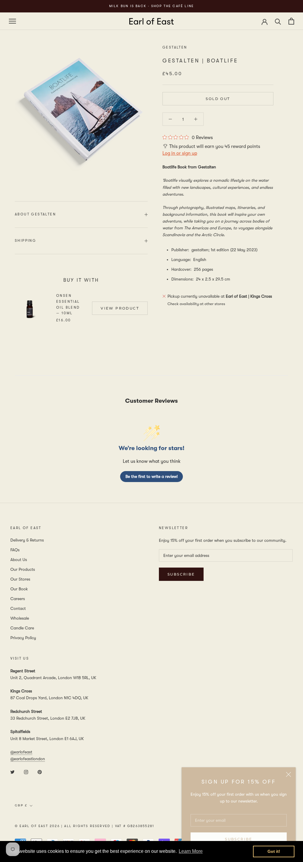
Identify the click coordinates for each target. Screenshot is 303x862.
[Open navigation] (12, 21)
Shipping (25, 241)
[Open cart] (291, 21)
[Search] (278, 21)
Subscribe (238, 839)
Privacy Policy (23, 637)
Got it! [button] (273, 851)
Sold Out (218, 98)
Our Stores (20, 579)
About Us (18, 559)
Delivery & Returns (27, 540)
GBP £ (21, 805)
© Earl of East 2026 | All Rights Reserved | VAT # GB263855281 (84, 826)
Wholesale (19, 618)
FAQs (15, 549)
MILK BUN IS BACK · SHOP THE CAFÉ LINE (151, 6)
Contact (18, 608)
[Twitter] (12, 771)
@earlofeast (21, 752)
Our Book (19, 589)
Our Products (22, 569)
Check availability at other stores (196, 304)
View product (120, 308)
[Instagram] (26, 771)
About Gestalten (35, 214)
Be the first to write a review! (151, 476)
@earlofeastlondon (27, 758)
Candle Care (22, 628)
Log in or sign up (179, 153)
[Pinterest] (40, 771)
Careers (17, 598)
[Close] (288, 774)
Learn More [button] (191, 851)
